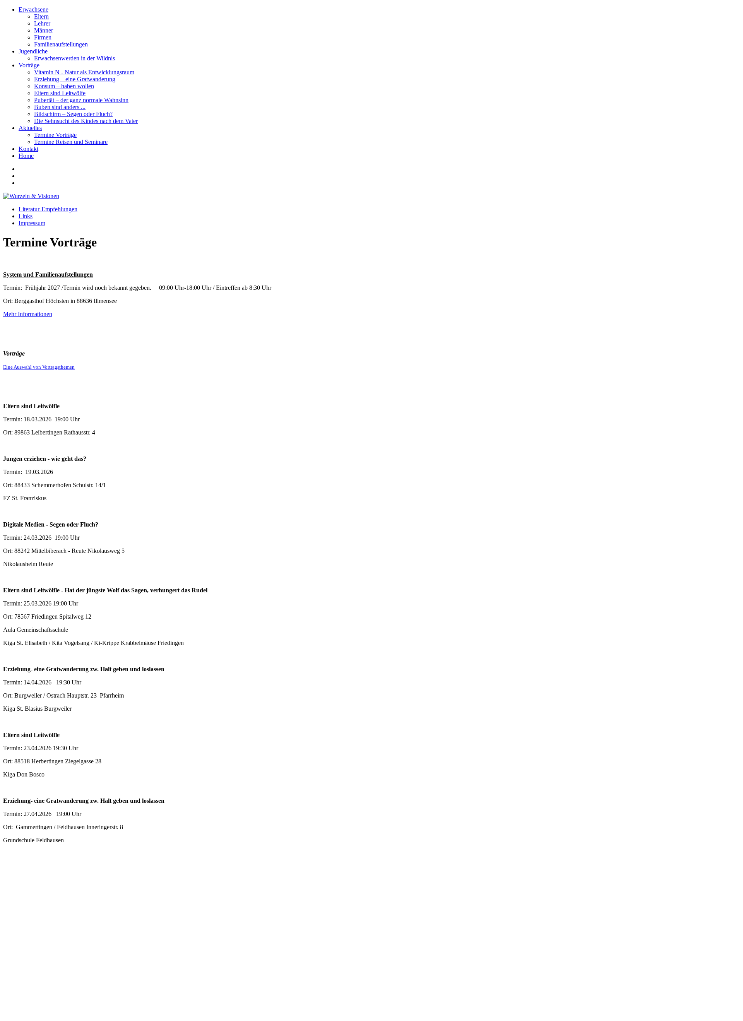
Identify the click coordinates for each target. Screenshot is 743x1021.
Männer (43, 30)
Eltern (41, 16)
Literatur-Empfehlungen (48, 209)
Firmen (42, 37)
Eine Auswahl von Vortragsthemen (39, 367)
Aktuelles (30, 128)
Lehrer (42, 23)
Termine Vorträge (55, 135)
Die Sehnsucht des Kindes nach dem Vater (86, 121)
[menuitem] (379, 27)
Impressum (32, 223)
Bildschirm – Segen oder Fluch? (73, 114)
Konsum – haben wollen (64, 86)
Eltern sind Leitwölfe (60, 93)
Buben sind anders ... (60, 107)
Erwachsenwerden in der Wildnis (74, 58)
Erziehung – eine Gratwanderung (74, 79)
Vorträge (29, 65)
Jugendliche (33, 51)
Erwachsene (33, 9)
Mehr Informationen (27, 314)
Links (26, 216)
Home (26, 155)
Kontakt (28, 148)
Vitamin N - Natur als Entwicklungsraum (84, 72)
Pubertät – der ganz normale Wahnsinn (81, 100)
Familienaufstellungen (61, 44)
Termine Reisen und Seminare (71, 142)
